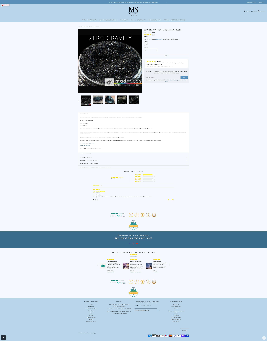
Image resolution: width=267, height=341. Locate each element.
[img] (96, 189)
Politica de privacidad (176, 306)
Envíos (176, 313)
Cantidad (146, 47)
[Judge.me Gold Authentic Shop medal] (131, 215)
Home (84, 20)
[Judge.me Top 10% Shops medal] (154, 215)
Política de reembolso (176, 319)
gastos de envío (158, 39)
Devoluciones (176, 315)
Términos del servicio (176, 317)
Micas (91, 313)
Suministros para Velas (91, 308)
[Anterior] (100, 2)
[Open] (3, 337)
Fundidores (124, 20)
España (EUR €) (251, 2)
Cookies (176, 308)
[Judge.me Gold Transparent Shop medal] (136, 215)
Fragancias (91, 306)
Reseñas (166, 20)
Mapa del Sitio (176, 321)
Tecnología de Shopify (92, 333)
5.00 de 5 (121, 177)
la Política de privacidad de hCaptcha (173, 80)
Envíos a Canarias (155, 20)
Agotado (166, 55)
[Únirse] (159, 310)
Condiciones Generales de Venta (176, 311)
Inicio (79, 26)
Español (261, 2)
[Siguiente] (166, 2)
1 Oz (146, 43)
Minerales (91, 315)
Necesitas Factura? (178, 20)
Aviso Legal (176, 304)
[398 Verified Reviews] (133, 230)
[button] (79, 101)
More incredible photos (85, 145)
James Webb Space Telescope (87, 143)
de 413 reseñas (133, 256)
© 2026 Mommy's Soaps (82, 333)
